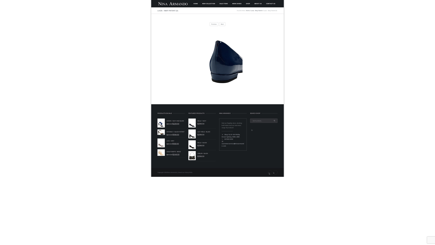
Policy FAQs (188, 172)
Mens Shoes (237, 3)
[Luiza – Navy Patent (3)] (217, 61)
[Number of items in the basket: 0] (252, 130)
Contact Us (270, 3)
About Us (258, 3)
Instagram (275, 172)
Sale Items (223, 3)
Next (222, 24)
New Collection (208, 3)
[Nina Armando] (172, 3)
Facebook (270, 172)
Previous (214, 24)
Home (195, 3)
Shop (248, 3)
